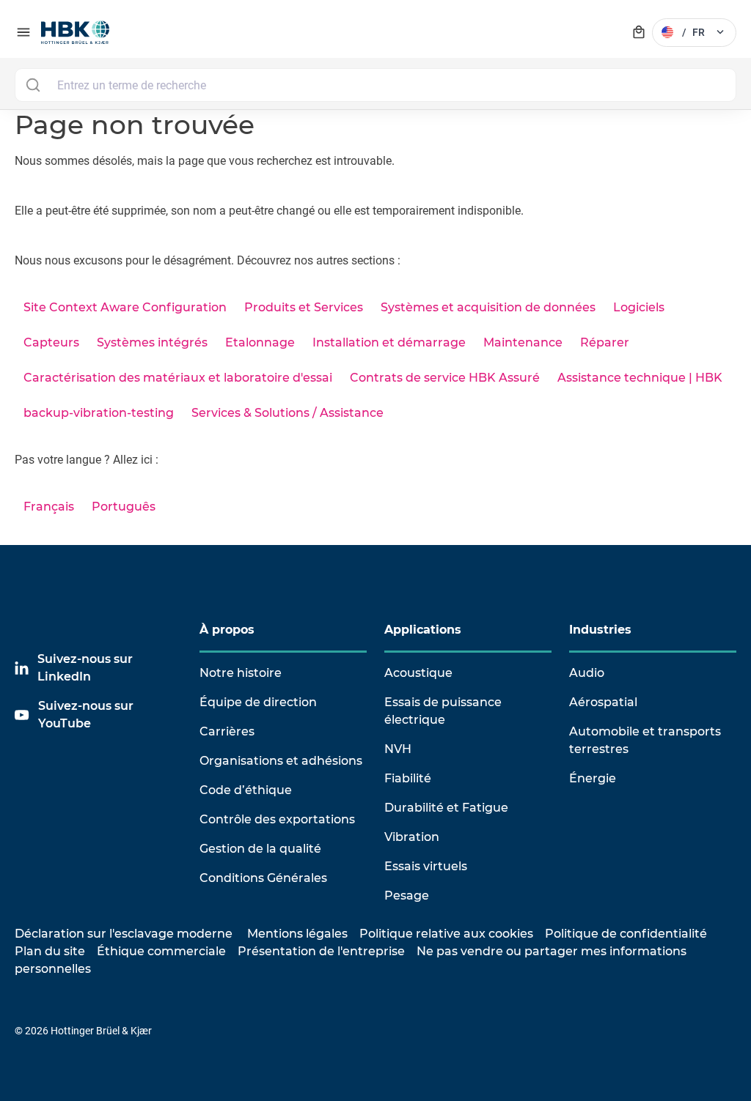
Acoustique (418, 673)
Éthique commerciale (161, 951)
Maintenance (523, 342)
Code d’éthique (245, 790)
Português (123, 507)
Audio (586, 673)
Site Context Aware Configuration (125, 307)
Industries (600, 630)
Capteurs (51, 342)
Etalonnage (260, 342)
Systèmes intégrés (152, 342)
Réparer (604, 342)
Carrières (226, 731)
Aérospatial (603, 702)
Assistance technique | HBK (639, 378)
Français (48, 507)
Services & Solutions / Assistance (287, 413)
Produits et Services (303, 307)
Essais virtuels (425, 866)
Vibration (411, 837)
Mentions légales (297, 934)
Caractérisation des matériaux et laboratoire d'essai (177, 378)
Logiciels (638, 307)
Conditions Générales (263, 878)
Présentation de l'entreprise (321, 951)
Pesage (406, 895)
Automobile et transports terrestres (645, 740)
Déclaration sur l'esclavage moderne (123, 934)
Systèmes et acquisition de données (488, 307)
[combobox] (375, 85)
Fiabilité (407, 778)
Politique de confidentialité (626, 934)
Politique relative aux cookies (446, 934)
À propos (226, 630)
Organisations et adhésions (280, 761)
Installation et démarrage (389, 342)
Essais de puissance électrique (443, 711)
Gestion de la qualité (260, 849)
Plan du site (50, 951)
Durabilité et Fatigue (446, 808)
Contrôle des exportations (277, 819)
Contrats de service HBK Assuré (445, 378)
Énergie (592, 778)
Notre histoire (240, 673)
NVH (397, 749)
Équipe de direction (258, 702)
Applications (422, 630)
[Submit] (32, 85)
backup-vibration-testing (98, 413)
